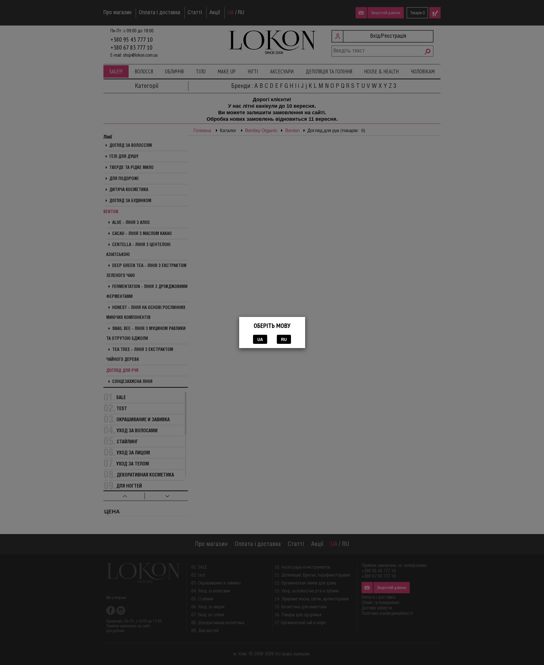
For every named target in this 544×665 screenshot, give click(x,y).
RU (284, 339)
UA (260, 339)
